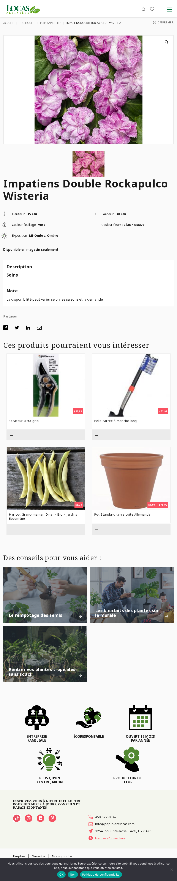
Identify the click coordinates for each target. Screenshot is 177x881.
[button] (167, 42)
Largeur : (108, 214)
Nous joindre (62, 856)
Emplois (19, 856)
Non (73, 874)
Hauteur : (19, 214)
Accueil (8, 23)
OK (61, 874)
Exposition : (20, 235)
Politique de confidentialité (101, 874)
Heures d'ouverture (110, 838)
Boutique (26, 23)
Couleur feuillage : (24, 224)
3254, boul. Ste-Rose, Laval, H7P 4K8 (123, 831)
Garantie (38, 856)
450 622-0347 (106, 817)
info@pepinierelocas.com (114, 824)
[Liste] (152, 9)
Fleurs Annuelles (49, 23)
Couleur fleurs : (112, 224)
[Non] (171, 869)
